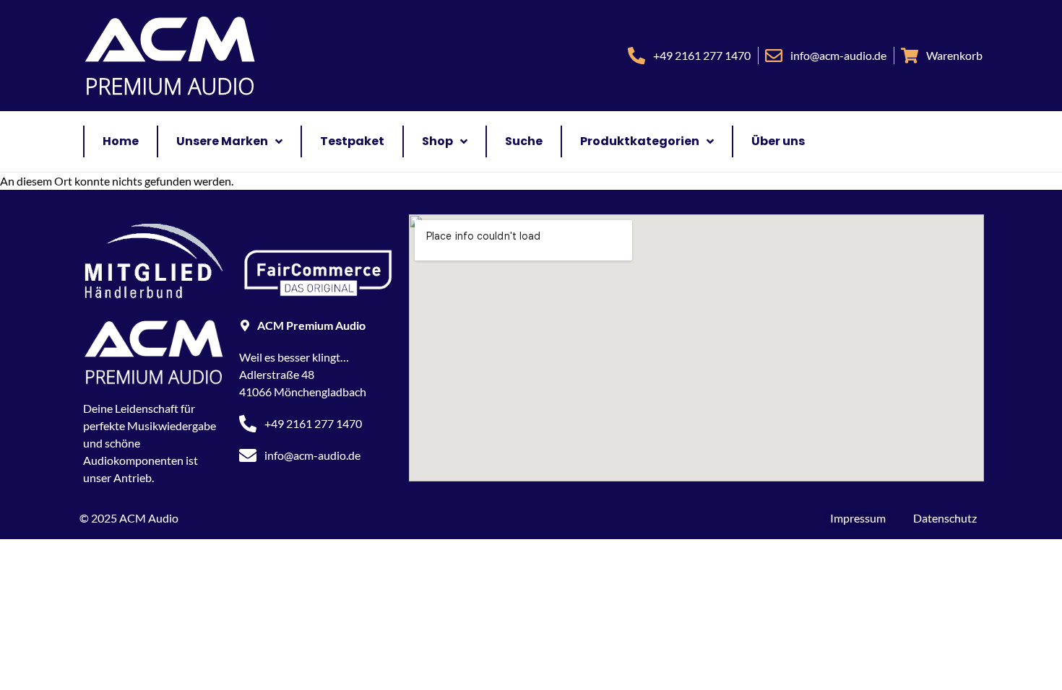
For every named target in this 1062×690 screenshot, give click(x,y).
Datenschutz (945, 518)
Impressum (858, 518)
